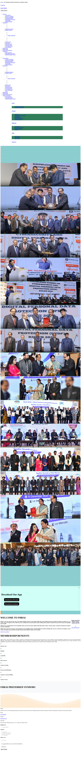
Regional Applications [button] (9, 36)
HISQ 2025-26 (10, 28)
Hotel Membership (11, 32)
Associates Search (8, 45)
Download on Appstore (11, 604)
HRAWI (9, 40)
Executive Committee (9, 16)
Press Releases (17, 136)
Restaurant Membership (12, 33)
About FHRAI (8, 15)
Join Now (2, 631)
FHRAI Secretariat (8, 21)
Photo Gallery (17, 137)
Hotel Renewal (10, 24)
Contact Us (5, 731)
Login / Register (8, 47)
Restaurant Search (8, 44)
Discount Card (8, 41)
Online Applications (11, 35)
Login (6, 91)
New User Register (8, 90)
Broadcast (16, 114)
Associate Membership (12, 34)
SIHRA (9, 38)
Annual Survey (17, 126)
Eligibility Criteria (8, 30)
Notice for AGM (18, 117)
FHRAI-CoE (5, 48)
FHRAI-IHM (5, 49)
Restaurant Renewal (11, 25)
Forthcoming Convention (10, 53)
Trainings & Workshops (19, 107)
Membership (5, 22)
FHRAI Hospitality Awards (10, 54)
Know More (6, 631)
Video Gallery (17, 138)
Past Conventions (8, 52)
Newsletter (17, 129)
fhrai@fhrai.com (3, 718)
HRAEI (9, 39)
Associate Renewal (11, 26)
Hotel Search (7, 42)
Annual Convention (6, 95)
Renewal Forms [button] (8, 23)
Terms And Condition (7, 732)
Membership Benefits (9, 29)
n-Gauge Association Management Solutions (14, 746)
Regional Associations (9, 17)
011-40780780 (3, 714)
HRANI (9, 37)
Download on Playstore (11, 599)
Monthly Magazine (18, 128)
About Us (5, 14)
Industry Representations (7, 50)
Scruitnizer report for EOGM (20, 115)
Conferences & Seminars (19, 106)
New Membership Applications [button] (11, 31)
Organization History (9, 18)
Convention (5, 51)
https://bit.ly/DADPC (76, 627)
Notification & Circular (19, 118)
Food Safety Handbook (19, 127)
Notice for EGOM (18, 119)
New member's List (9, 46)
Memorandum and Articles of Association (10, 20)
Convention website (9, 97)
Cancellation (5, 735)
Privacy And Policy (6, 734)
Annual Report (17, 116)
